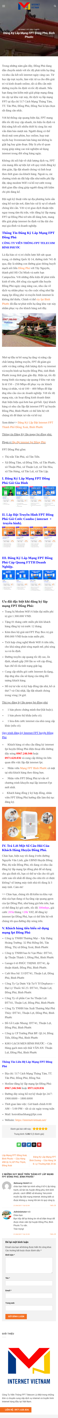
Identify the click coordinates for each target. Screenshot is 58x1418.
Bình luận (10, 1255)
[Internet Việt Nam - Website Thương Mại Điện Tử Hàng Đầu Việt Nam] (29, 6)
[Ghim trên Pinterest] (39, 1145)
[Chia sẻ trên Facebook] (24, 1145)
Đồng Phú (24, 268)
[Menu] (3, 6)
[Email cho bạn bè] (34, 1145)
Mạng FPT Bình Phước (33, 768)
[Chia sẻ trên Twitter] (29, 1145)
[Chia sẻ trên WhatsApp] (19, 1145)
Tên (7, 1278)
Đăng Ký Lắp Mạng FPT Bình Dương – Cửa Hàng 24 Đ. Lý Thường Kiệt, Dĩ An (43, 1160)
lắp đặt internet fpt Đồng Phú (29, 442)
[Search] (55, 6)
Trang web (9, 1303)
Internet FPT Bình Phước (29, 29)
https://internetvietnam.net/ (30, 1119)
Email (8, 1290)
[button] (34, 1128)
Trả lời (53, 1205)
